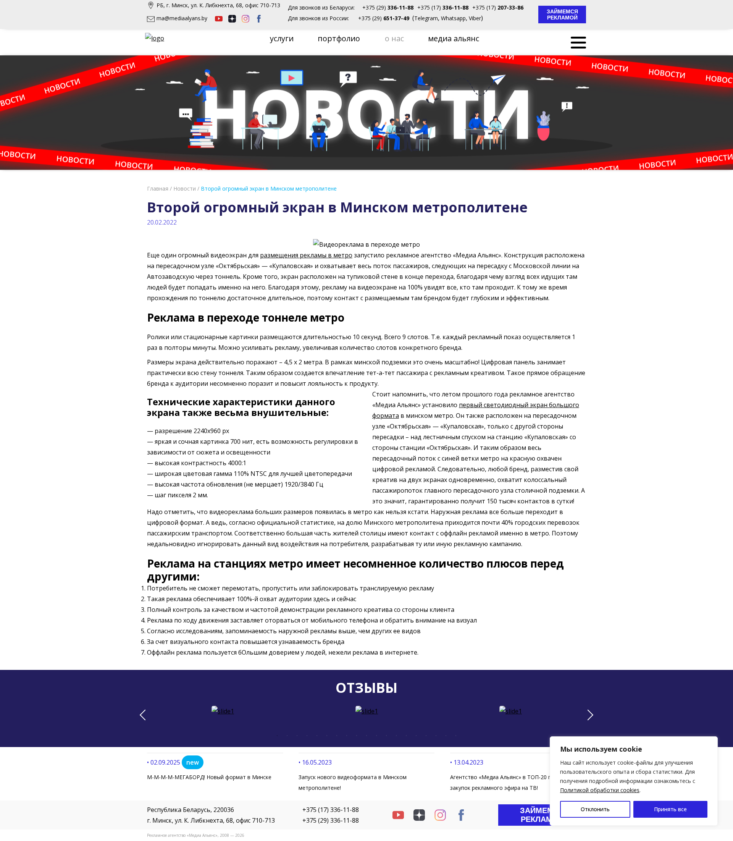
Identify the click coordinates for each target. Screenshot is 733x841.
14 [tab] (406, 735)
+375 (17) (442, 7)
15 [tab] (416, 735)
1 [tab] (277, 735)
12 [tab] (386, 735)
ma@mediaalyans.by (182, 18)
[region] (634, 781)
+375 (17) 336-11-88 (330, 809)
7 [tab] (337, 735)
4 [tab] (307, 735)
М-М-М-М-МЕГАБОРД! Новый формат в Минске (209, 777)
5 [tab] (317, 735)
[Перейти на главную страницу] (155, 38)
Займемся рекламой (563, 14)
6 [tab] (327, 735)
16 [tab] (426, 735)
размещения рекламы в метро (306, 255)
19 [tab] (456, 735)
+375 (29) (387, 7)
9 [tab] (356, 735)
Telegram (426, 18)
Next (588, 715)
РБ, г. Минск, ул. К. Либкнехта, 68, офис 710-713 (218, 5)
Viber (475, 18)
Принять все (670, 809)
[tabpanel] (223, 711)
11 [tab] (376, 735)
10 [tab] (366, 735)
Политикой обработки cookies (599, 790)
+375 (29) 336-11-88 (330, 820)
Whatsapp (453, 18)
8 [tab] (346, 735)
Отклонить (595, 809)
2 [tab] (287, 735)
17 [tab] (436, 735)
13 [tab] (396, 735)
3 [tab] (297, 735)
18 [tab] (446, 735)
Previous (145, 715)
